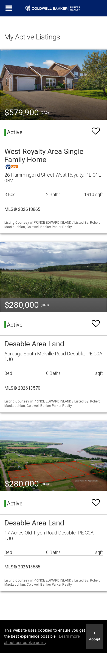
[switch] (96, 131)
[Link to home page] (53, 8)
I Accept (94, 636)
